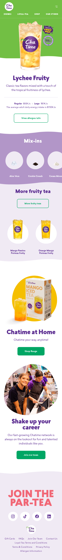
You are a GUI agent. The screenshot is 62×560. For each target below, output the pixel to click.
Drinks (7, 14)
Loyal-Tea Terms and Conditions (31, 543)
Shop (37, 14)
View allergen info (31, 118)
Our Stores (52, 14)
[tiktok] (25, 516)
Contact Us (51, 539)
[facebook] (37, 516)
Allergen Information (31, 551)
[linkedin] (49, 516)
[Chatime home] (8, 6)
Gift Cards (10, 539)
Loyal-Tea (22, 14)
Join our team (31, 455)
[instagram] (13, 516)
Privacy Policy (43, 547)
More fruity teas (33, 204)
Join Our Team (35, 539)
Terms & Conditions (22, 547)
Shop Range (31, 351)
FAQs (21, 539)
